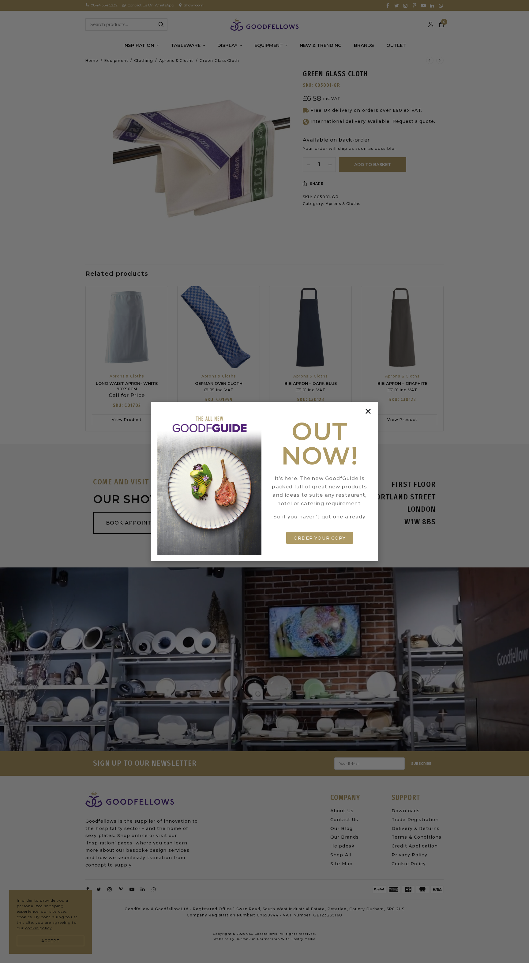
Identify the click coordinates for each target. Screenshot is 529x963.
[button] (368, 411)
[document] (264, 481)
